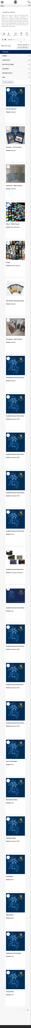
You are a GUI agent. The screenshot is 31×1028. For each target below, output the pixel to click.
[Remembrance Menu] (15, 787)
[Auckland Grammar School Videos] (15, 595)
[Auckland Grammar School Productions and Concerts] (15, 403)
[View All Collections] (15, 96)
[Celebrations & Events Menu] (15, 941)
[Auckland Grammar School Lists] (15, 672)
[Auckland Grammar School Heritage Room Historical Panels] (15, 480)
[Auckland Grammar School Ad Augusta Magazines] (15, 634)
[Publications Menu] (15, 826)
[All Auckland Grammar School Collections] (15, 365)
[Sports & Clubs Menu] (15, 749)
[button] (15, 34)
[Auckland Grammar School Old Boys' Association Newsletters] (15, 442)
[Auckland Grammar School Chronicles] (15, 711)
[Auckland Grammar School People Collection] (15, 519)
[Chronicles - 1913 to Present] (15, 135)
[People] (15, 250)
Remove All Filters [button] (23, 47)
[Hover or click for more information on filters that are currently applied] (28, 45)
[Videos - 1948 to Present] (15, 212)
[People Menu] (15, 864)
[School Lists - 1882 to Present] (15, 173)
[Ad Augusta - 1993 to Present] (15, 327)
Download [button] (9, 34)
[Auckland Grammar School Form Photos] (15, 557)
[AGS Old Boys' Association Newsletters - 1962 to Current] (15, 288)
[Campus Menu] (15, 979)
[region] (15, 67)
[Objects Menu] (15, 902)
